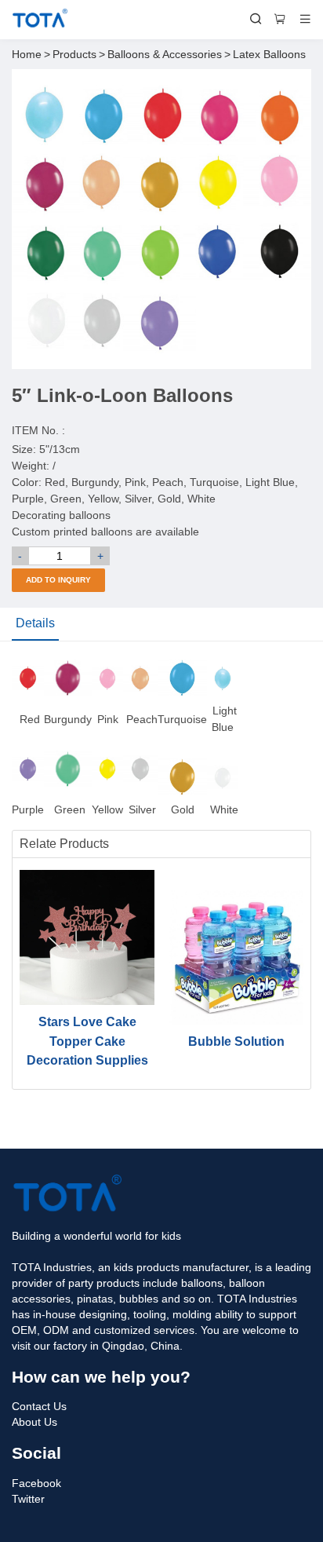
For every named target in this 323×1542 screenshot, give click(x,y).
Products (74, 54)
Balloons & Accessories (164, 54)
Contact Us (39, 1406)
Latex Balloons (269, 54)
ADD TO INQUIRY (58, 580)
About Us (34, 1422)
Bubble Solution (236, 1041)
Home (27, 54)
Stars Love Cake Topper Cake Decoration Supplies (87, 1040)
